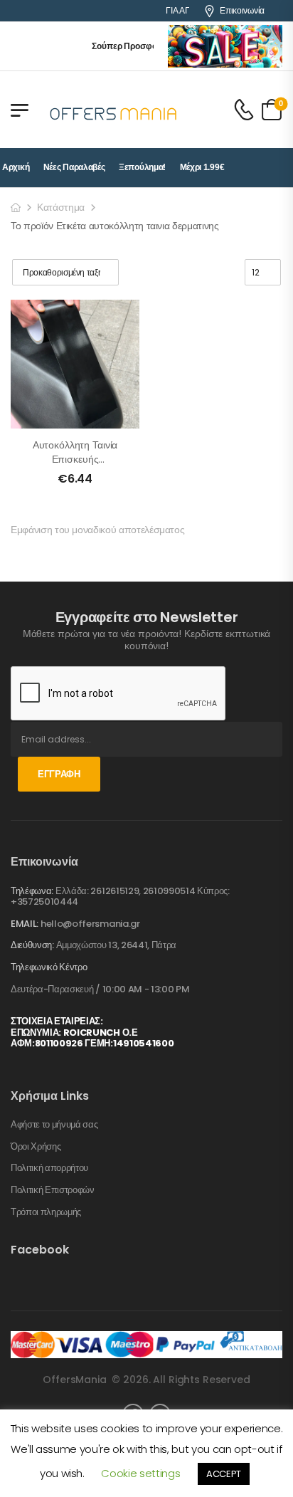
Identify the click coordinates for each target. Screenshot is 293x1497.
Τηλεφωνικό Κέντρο (49, 967)
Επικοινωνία (242, 11)
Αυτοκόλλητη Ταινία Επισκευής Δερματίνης (75, 459)
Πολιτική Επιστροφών (53, 1190)
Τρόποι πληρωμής (46, 1212)
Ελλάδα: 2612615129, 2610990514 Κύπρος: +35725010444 (120, 896)
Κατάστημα (61, 207)
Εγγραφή (59, 774)
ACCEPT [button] (223, 1474)
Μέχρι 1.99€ (202, 167)
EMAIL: (24, 923)
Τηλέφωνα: (32, 891)
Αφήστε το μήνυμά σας (54, 1124)
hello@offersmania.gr (90, 923)
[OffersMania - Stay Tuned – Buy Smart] (114, 109)
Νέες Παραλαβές (74, 167)
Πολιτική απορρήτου (49, 1168)
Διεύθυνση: (32, 945)
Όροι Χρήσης (35, 1146)
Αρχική (15, 167)
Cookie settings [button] (140, 1473)
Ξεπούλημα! (142, 167)
